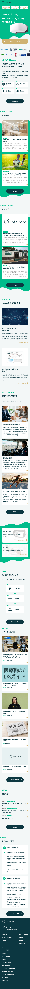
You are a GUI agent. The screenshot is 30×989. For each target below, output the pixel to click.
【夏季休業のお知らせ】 (8, 818)
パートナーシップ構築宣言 (8, 974)
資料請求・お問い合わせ (15, 41)
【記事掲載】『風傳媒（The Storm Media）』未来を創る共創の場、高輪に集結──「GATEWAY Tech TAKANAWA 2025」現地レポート (15, 655)
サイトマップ (5, 977)
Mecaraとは (15, 101)
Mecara (5, 231)
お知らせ (9, 808)
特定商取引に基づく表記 (7, 971)
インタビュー (15, 285)
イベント (9, 801)
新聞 (4, 743)
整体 (5, 138)
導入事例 (15, 191)
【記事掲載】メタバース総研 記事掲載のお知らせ (15, 767)
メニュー (27, 2)
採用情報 (4, 953)
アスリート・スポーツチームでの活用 (14, 491)
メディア (14, 808)
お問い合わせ (5, 980)
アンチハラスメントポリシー (8, 968)
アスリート (6, 171)
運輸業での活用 (7, 458)
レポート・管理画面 (23, 934)
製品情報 (21, 940)
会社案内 (4, 947)
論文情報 (22, 554)
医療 (5, 265)
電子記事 (4, 660)
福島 (13, 801)
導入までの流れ (15, 622)
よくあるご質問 (15, 913)
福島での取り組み (6, 965)
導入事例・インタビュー (7, 937)
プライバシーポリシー (7, 962)
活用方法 (15, 512)
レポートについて (22, 383)
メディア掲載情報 (15, 779)
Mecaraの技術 (22, 342)
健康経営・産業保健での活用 (11, 424)
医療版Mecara (21, 540)
